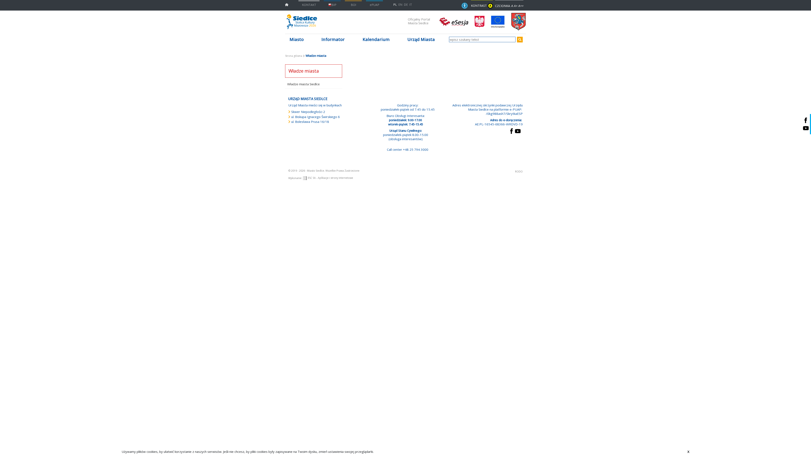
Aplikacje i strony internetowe (335, 178)
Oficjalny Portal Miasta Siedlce (419, 21)
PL (395, 5)
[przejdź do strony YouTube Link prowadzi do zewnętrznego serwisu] (518, 131)
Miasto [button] (297, 39)
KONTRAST (481, 6)
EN (400, 5)
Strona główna (293, 56)
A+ (515, 6)
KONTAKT (309, 5)
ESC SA (312, 178)
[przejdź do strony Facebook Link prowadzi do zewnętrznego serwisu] (511, 131)
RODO (519, 171)
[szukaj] (520, 39)
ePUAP (374, 5)
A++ (520, 6)
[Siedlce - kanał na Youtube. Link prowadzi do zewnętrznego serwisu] (806, 128)
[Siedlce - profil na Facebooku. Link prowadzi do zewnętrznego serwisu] (806, 120)
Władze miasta (303, 71)
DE (406, 5)
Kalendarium (376, 39)
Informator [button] (333, 39)
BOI (353, 5)
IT (410, 5)
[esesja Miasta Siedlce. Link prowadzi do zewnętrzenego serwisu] (454, 21)
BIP (334, 5)
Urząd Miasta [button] (421, 39)
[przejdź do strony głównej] (286, 4)
